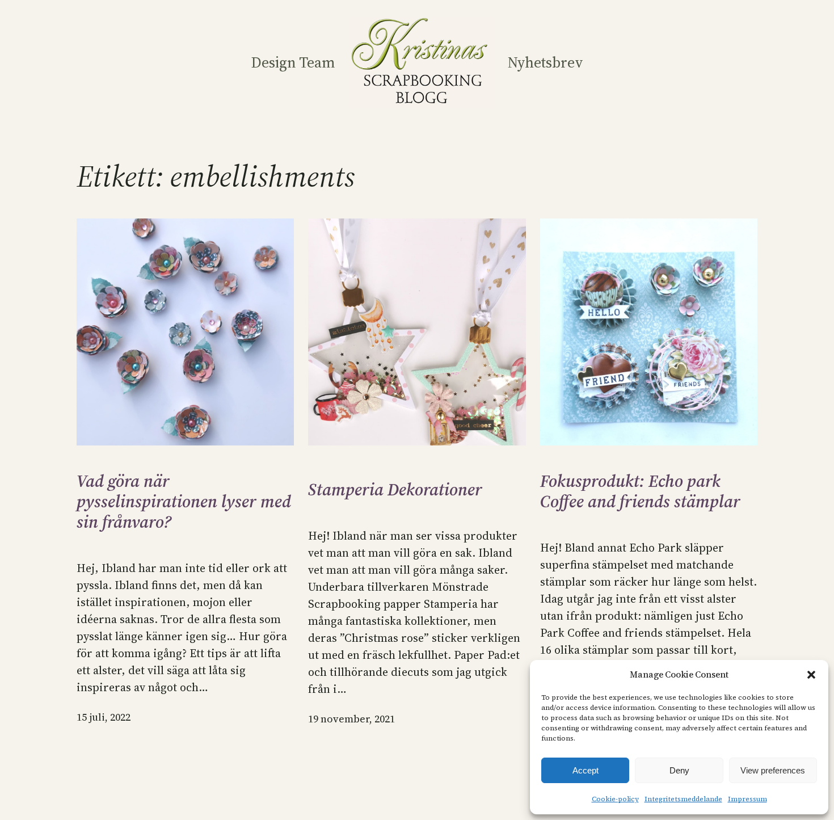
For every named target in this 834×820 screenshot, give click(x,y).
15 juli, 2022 (103, 717)
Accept (585, 770)
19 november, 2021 (351, 719)
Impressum (747, 799)
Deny (679, 770)
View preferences (772, 770)
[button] (811, 674)
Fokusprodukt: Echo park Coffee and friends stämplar (640, 491)
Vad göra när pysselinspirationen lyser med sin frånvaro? (184, 501)
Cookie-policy (615, 799)
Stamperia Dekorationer (395, 490)
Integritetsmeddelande (683, 799)
